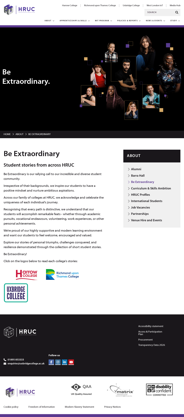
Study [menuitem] (173, 21)
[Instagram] (58, 362)
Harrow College (69, 5)
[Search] (176, 12)
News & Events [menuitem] (154, 21)
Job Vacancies (140, 207)
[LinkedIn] (64, 362)
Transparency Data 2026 (151, 345)
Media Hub (175, 5)
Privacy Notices (112, 407)
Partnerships (140, 214)
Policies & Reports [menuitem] (127, 21)
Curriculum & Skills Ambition (151, 188)
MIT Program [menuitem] (102, 21)
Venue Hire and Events (146, 220)
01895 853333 (16, 360)
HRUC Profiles (140, 195)
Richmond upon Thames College (100, 5)
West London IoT (155, 5)
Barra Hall (138, 176)
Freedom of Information (41, 407)
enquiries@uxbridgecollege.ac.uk (26, 363)
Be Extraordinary (142, 182)
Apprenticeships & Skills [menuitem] (73, 21)
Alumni (136, 169)
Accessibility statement (150, 326)
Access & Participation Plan (150, 333)
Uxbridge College (131, 5)
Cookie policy (11, 407)
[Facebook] (51, 362)
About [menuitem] (48, 21)
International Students (146, 201)
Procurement (145, 340)
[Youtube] (71, 362)
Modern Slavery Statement (79, 407)
